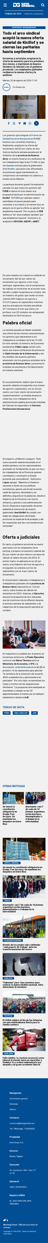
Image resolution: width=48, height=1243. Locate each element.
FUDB (6, 713)
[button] (8, 124)
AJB (34, 713)
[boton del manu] (5, 5)
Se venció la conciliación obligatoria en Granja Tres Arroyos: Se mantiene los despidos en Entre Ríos (12, 815)
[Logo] (24, 5)
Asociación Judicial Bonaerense (19, 667)
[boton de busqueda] (42, 5)
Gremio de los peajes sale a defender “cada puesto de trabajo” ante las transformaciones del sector (21, 947)
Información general (18, 1098)
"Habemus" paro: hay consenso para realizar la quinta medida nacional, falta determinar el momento (23, 984)
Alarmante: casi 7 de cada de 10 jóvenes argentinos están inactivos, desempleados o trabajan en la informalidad (35, 814)
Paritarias (14, 1104)
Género (13, 1109)
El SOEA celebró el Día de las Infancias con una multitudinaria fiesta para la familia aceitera (22, 1022)
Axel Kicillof (20, 713)
